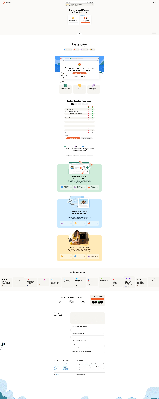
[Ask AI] (90, 2)
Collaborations (65, 369)
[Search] (86, 2)
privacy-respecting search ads (97, 368)
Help (64, 362)
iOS (95, 369)
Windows (92, 369)
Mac (90, 369)
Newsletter (55, 368)
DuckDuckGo (57, 374)
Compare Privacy (56, 366)
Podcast (55, 369)
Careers (64, 364)
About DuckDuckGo (56, 362)
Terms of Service (65, 366)
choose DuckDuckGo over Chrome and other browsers (89, 364)
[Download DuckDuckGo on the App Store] (94, 302)
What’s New (55, 365)
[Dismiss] (92, 4)
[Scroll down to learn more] (79, 33)
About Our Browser (56, 363)
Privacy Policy (65, 365)
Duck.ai (81, 367)
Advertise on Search (66, 368)
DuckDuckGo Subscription (57, 364)
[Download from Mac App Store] (82, 76)
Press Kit (64, 367)
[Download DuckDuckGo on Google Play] (100, 302)
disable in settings (79, 4)
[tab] (72, 104)
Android (98, 369)
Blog (54, 367)
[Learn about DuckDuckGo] (7, 2)
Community (65, 363)
